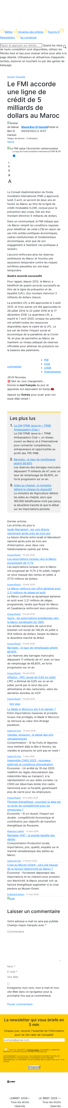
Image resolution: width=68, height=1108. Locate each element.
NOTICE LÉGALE (33, 1050)
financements (52, 371)
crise (47, 363)
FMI (46, 359)
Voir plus (14, 703)
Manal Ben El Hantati (34, 127)
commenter (14, 366)
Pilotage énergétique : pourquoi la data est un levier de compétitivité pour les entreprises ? (34, 805)
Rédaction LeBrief (15, 831)
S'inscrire (34, 1067)
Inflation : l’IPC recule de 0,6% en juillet (31, 677)
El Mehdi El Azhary (15, 894)
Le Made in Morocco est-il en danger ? (31, 709)
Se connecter (28, 37)
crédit (47, 367)
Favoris (53, 32)
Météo (9, 32)
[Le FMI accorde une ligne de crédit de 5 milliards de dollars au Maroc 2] (32, 148)
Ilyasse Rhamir (14, 555)
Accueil (10, 77)
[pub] (11, 898)
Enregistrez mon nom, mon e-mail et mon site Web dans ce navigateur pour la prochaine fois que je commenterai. (33, 991)
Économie (20, 77)
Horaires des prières (30, 32)
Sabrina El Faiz (14, 730)
